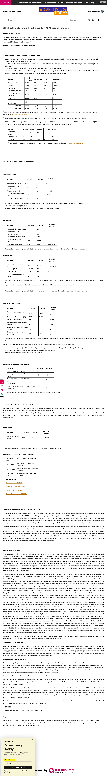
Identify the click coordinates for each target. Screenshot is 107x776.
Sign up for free (18, 767)
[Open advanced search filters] (93, 20)
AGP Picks (5, 3)
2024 (20, 483)
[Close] (32, 739)
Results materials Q (12, 483)
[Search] (89, 20)
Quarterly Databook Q (13, 486)
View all (103, 2)
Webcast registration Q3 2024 (15, 490)
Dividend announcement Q (14, 494)
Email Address (9, 760)
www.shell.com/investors (19, 114)
